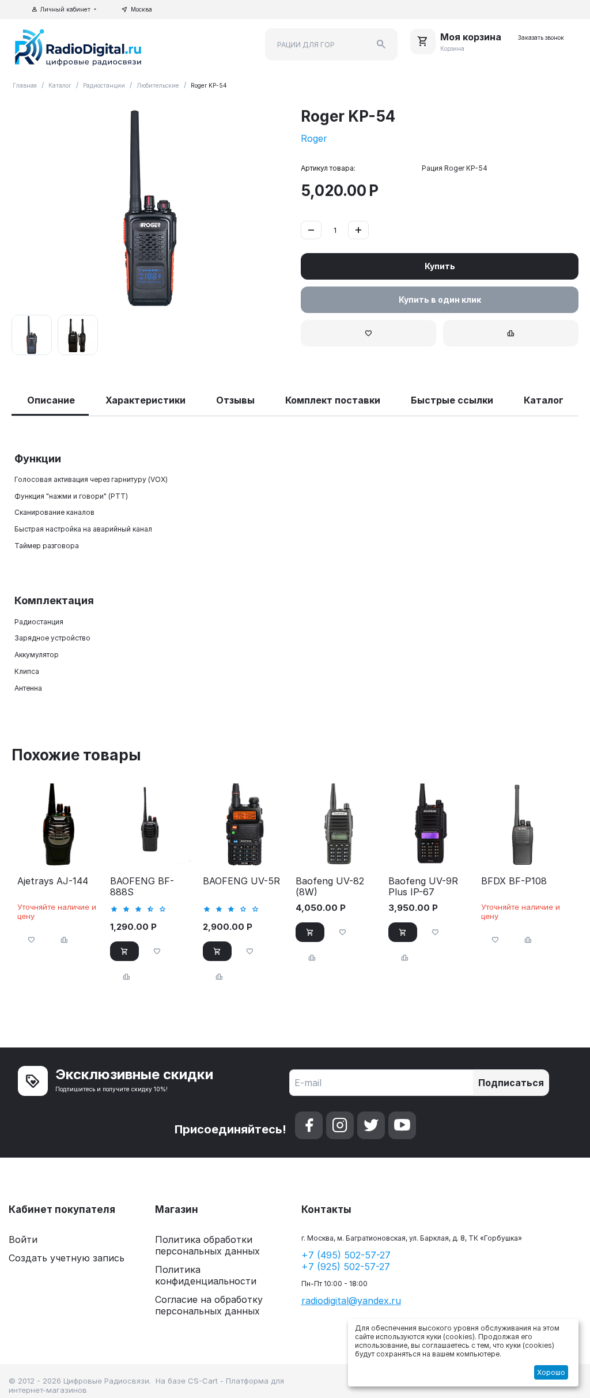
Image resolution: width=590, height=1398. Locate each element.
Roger (314, 138)
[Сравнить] (510, 333)
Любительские (158, 85)
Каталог (59, 85)
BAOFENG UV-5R (241, 881)
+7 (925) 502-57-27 (345, 1266)
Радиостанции (104, 85)
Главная (25, 85)
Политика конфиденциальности (205, 1275)
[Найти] (381, 44)
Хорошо (551, 1372)
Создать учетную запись (66, 1258)
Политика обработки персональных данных (207, 1245)
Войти (23, 1239)
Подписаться (511, 1082)
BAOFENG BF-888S (142, 887)
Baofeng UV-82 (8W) (330, 887)
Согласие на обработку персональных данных (209, 1305)
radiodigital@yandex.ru (351, 1300)
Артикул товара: (328, 168)
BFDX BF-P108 (514, 881)
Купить (440, 266)
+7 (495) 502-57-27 (346, 1255)
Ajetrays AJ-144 (52, 881)
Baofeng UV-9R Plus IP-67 (423, 887)
